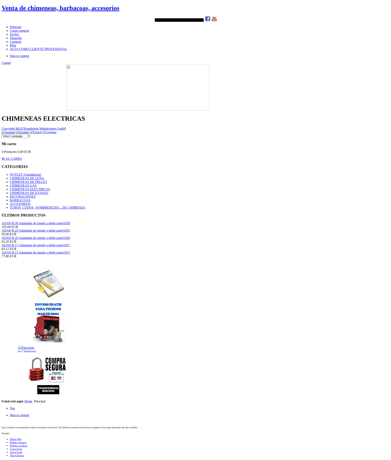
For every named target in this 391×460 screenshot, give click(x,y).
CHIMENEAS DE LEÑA (27, 178)
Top (12, 408)
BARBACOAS (20, 200)
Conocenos (16, 448)
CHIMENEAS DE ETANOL (29, 193)
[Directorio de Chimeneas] (11, 349)
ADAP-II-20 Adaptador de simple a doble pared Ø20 (36, 238)
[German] (49, 132)
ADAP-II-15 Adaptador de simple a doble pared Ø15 (36, 252)
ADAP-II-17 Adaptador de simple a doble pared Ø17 (36, 245)
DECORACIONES (23, 196)
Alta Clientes (17, 455)
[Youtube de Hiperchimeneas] (214, 20)
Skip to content (19, 56)
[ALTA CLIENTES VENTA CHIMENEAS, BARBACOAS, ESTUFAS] (49, 283)
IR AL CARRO (12, 158)
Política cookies (18, 445)
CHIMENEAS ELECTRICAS (30, 189)
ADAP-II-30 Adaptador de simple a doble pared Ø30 (36, 223)
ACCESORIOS (20, 204)
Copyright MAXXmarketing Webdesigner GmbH (34, 128)
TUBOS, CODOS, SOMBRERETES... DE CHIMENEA (47, 207)
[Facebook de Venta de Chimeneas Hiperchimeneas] (207, 20)
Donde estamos (18, 442)
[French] (36, 132)
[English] (22, 132)
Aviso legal (16, 452)
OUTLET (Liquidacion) (25, 174)
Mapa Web (16, 439)
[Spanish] (8, 132)
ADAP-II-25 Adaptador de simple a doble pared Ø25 (36, 230)
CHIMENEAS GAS (23, 185)
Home (28, 401)
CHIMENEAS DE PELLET (28, 182)
